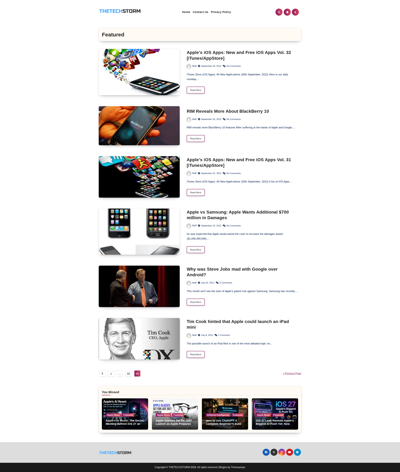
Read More (195, 90)
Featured (128, 415)
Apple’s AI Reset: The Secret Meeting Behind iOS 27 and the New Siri (125, 424)
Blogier (223, 467)
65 (128, 373)
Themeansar (238, 467)
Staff (194, 66)
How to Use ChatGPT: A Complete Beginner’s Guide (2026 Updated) (224, 424)
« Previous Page (292, 373)
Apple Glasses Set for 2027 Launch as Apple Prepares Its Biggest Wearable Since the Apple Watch (174, 425)
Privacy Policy (221, 12)
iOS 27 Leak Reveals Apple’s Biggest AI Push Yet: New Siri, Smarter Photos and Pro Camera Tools (275, 425)
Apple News (113, 415)
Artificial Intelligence (218, 415)
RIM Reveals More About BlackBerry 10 (228, 111)
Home (186, 12)
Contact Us (200, 12)
